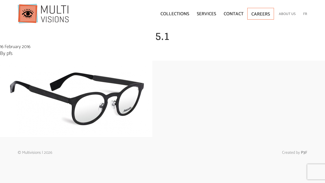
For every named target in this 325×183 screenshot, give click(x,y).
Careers (260, 14)
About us (287, 14)
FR (305, 14)
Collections (174, 14)
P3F (304, 152)
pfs (9, 53)
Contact (233, 14)
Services (206, 14)
